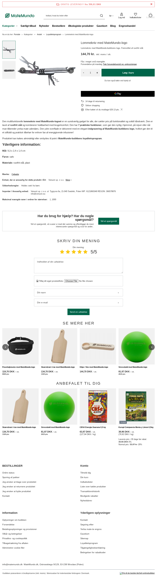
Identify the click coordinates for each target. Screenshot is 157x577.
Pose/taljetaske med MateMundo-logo (18, 367)
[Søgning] (101, 15)
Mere (68, 180)
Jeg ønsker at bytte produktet (16, 491)
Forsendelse (8, 524)
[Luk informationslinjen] (151, 4)
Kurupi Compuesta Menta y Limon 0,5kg (136, 427)
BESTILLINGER (12, 465)
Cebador (15, 174)
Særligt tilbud (28, 26)
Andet (39, 34)
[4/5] (79, 252)
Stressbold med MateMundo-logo (133, 367)
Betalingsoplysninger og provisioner (19, 529)
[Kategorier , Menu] (17, 26)
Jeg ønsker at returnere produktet (18, 486)
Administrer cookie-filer (13, 548)
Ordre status (8, 472)
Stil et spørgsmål (109, 221)
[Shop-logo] (19, 15)
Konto (84, 465)
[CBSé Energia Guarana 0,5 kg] (98, 406)
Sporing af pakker (10, 477)
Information (9, 512)
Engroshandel (127, 26)
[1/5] (62, 252)
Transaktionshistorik (90, 491)
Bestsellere (58, 26)
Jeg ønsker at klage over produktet (19, 482)
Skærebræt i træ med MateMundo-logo (58, 367)
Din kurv (84, 477)
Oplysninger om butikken (14, 520)
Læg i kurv (128, 72)
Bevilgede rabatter (89, 496)
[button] (22, 70)
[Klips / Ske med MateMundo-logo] (98, 346)
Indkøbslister (86, 482)
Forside (17, 34)
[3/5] (74, 252)
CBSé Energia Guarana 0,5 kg (93, 427)
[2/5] (68, 252)
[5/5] (85, 252)
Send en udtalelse (78, 312)
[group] (46, 70)
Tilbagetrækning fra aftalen (15, 543)
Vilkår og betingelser (12, 534)
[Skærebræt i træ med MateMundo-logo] (59, 346)
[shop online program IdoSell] (137, 573)
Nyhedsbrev (86, 500)
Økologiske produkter (81, 26)
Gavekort (102, 26)
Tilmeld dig (85, 472)
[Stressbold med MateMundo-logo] (137, 346)
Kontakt (6, 496)
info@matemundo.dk (12, 564)
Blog (113, 26)
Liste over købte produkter (93, 486)
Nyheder (44, 26)
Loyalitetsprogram (53, 34)
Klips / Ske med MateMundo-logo (94, 367)
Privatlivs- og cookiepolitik (14, 538)
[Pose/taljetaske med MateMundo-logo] (20, 346)
